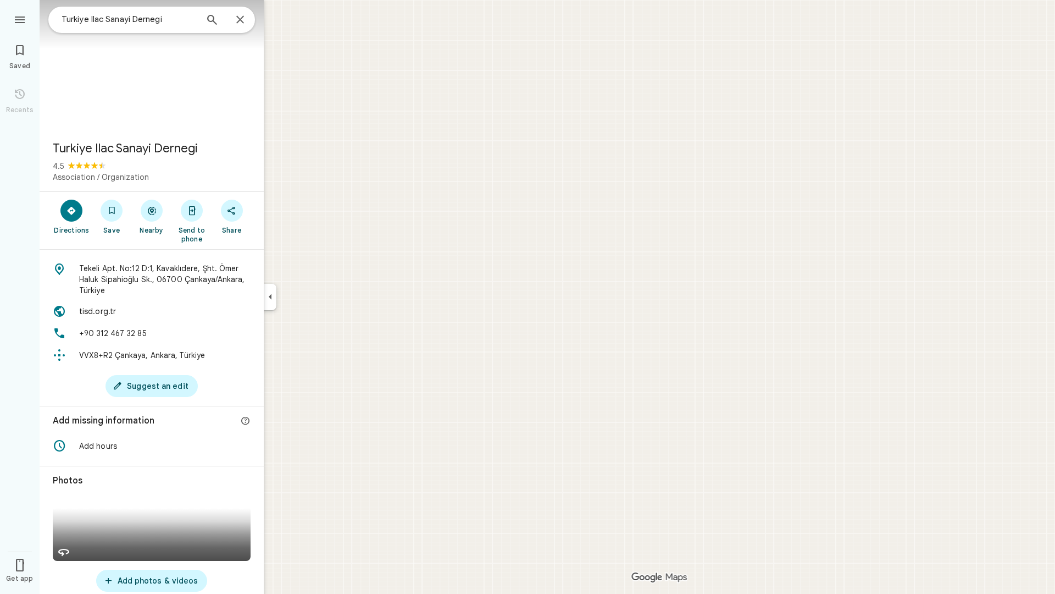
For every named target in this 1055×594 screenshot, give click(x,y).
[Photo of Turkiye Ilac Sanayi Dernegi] (152, 66)
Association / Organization (101, 177)
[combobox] (129, 19)
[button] (152, 446)
